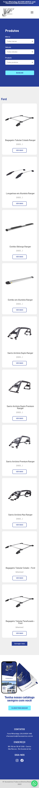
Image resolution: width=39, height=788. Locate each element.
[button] (19, 644)
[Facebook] (22, 760)
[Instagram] (17, 760)
